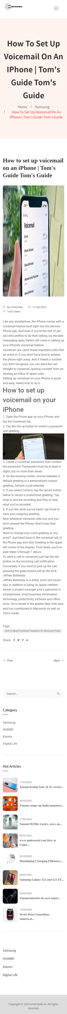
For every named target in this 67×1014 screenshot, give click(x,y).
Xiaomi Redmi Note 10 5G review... (42, 787)
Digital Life (10, 743)
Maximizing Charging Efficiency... (41, 861)
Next (57, 660)
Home (22, 106)
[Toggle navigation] (56, 8)
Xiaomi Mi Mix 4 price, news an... (41, 824)
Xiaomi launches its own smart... (40, 898)
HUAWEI (8, 729)
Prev (10, 660)
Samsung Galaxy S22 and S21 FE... (42, 879)
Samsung (42, 106)
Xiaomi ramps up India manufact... (42, 805)
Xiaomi (7, 736)
